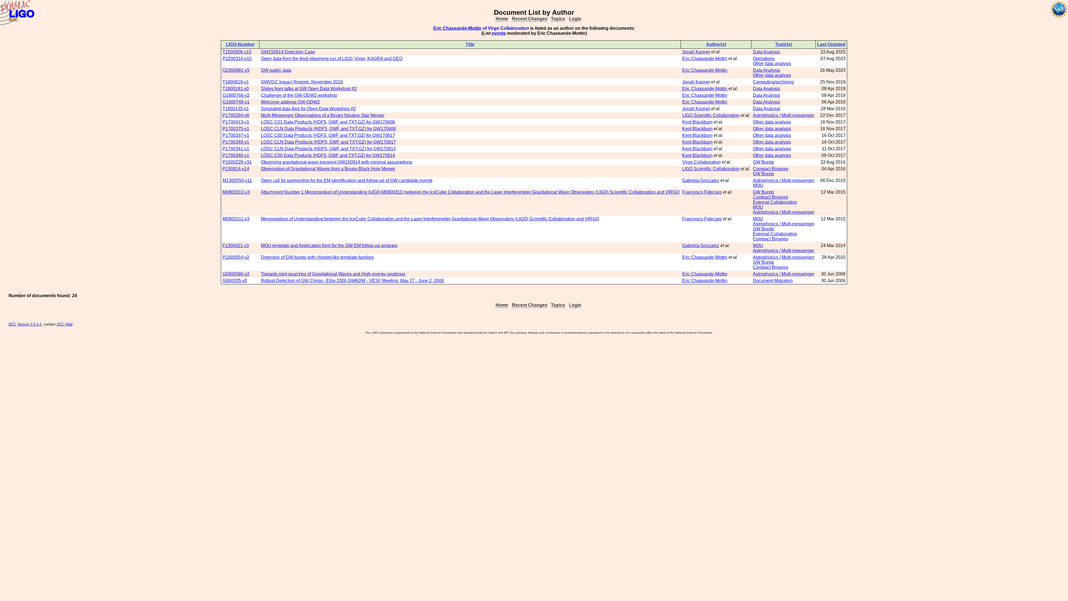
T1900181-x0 (235, 88)
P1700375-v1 (235, 128)
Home (502, 18)
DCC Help (65, 324)
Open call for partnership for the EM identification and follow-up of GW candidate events (346, 180)
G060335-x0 (234, 280)
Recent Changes (529, 18)
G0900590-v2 (235, 274)
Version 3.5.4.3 (29, 324)
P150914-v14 (235, 168)
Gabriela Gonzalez (700, 180)
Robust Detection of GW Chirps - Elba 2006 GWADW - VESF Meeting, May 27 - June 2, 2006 (352, 280)
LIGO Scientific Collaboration (711, 115)
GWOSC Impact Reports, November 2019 (302, 82)
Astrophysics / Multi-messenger (783, 115)
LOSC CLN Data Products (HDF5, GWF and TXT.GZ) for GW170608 (328, 128)
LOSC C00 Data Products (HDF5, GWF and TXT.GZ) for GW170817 (328, 135)
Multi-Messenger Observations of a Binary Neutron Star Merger (322, 115)
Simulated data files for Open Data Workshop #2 (308, 108)
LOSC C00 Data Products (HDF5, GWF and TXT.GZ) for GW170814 (328, 155)
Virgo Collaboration (701, 162)
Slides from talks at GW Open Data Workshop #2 (309, 88)
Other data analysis (772, 63)
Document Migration (773, 280)
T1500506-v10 (236, 52)
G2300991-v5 (235, 70)
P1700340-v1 (235, 155)
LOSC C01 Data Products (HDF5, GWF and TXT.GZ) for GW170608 (328, 122)
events (499, 33)
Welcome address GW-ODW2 (290, 102)
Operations (764, 58)
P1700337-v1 (235, 135)
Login (575, 18)
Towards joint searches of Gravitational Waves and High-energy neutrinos (333, 274)
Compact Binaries (770, 168)
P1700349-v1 (235, 142)
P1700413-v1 (235, 122)
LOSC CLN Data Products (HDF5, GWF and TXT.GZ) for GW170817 (328, 142)
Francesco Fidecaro (702, 192)
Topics (558, 18)
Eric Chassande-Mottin (457, 28)
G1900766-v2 (235, 95)
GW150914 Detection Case (288, 52)
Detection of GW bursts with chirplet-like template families (317, 257)
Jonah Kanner (696, 52)
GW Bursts (763, 162)
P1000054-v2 (235, 257)
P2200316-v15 (237, 58)
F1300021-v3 (235, 245)
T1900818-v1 (235, 82)
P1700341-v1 (235, 148)
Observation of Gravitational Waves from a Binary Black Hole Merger (328, 168)
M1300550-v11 (237, 180)
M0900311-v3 (235, 218)
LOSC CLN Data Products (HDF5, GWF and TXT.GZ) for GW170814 (328, 148)
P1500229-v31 (237, 162)
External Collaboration (775, 202)
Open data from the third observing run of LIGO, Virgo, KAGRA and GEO (331, 58)
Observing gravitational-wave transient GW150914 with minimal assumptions (336, 162)
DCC (12, 324)
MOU (758, 185)
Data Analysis (766, 52)
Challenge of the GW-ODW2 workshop (299, 95)
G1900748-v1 (235, 102)
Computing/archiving (773, 82)
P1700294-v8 (235, 115)
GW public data (276, 70)
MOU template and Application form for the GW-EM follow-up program (329, 245)
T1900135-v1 (235, 108)
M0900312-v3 (236, 192)
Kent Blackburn (697, 122)
